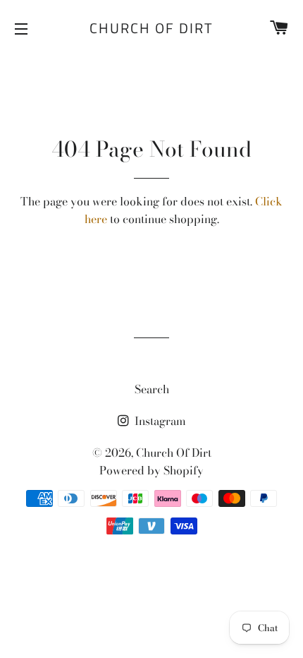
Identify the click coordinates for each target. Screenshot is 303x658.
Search (152, 389)
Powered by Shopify (151, 470)
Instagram (159, 420)
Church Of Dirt (151, 28)
